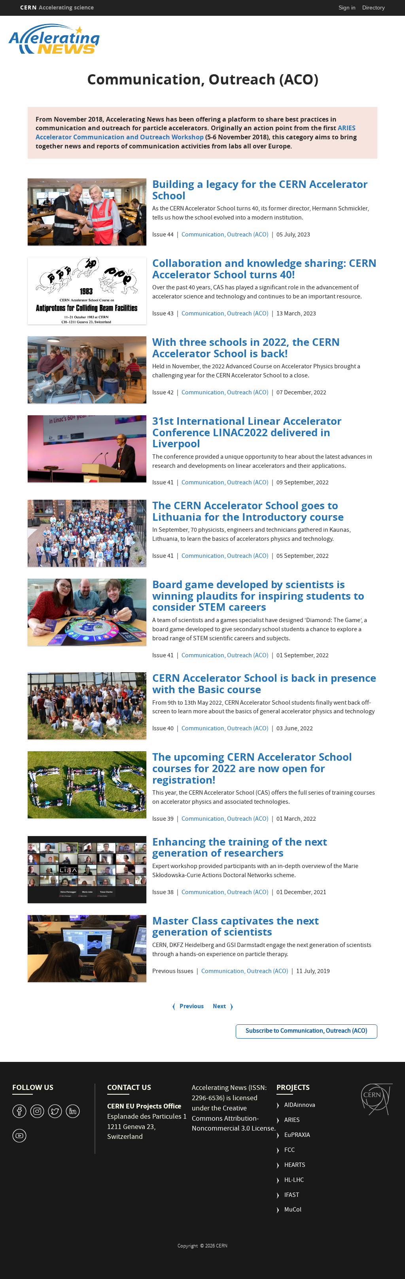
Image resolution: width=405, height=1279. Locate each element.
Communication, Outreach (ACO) (225, 235)
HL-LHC (294, 1180)
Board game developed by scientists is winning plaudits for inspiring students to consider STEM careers (258, 595)
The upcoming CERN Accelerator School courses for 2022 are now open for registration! (252, 768)
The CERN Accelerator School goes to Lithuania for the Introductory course (248, 511)
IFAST (291, 1195)
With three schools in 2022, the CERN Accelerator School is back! (246, 347)
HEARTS (294, 1165)
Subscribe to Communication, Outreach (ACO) (306, 1031)
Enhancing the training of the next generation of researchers (239, 847)
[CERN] (377, 1099)
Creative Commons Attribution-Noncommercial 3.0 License (233, 1119)
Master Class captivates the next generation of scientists (235, 926)
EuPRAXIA (297, 1135)
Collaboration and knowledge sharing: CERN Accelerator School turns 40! (264, 268)
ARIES (292, 1120)
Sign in (347, 7)
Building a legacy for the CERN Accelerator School (260, 190)
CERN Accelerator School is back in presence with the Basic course (264, 683)
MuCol (292, 1210)
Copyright (188, 1246)
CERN (57, 7)
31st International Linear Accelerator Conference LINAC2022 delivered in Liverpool (247, 432)
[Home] (164, 39)
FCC (289, 1150)
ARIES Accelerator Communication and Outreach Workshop (196, 132)
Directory (373, 7)
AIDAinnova (299, 1105)
